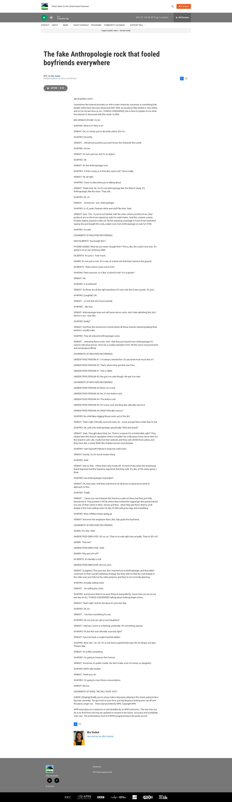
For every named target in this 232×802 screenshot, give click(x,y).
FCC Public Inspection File (102, 772)
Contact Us (97, 767)
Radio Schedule (81, 25)
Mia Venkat (55, 76)
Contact (45, 25)
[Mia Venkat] (79, 738)
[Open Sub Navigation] (60, 25)
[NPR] (68, 797)
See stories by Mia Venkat (100, 736)
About (55, 25)
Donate (184, 6)
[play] (44, 17)
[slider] (55, 17)
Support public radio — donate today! (116, 31)
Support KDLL (136, 25)
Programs (96, 25)
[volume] (51, 17)
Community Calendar (114, 25)
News (65, 25)
